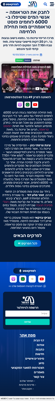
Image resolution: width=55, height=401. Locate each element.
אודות (40, 344)
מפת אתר (28, 335)
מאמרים (39, 372)
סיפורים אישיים (34, 358)
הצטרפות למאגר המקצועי (27, 367)
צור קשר (38, 376)
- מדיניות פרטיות (27, 384)
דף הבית (38, 340)
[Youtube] (35, 105)
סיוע (41, 363)
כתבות (40, 349)
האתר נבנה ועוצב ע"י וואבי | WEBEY (15, 399)
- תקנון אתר (27, 388)
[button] (27, 60)
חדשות (39, 353)
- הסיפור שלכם (27, 380)
